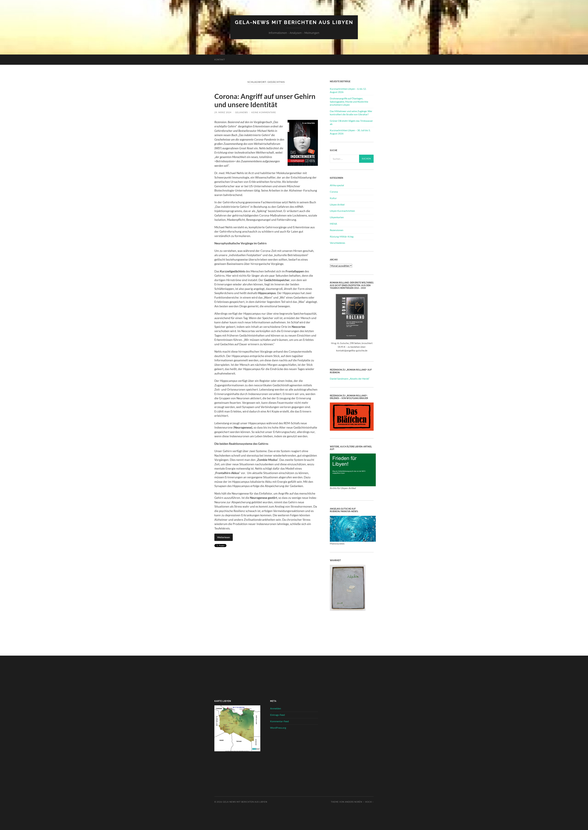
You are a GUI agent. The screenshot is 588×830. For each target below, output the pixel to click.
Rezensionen (336, 230)
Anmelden (275, 708)
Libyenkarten (337, 217)
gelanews (241, 112)
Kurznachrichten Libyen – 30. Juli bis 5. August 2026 (350, 132)
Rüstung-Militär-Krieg (341, 236)
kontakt (219, 59)
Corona (334, 191)
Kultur (333, 198)
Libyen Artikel (337, 204)
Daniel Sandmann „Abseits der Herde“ (349, 378)
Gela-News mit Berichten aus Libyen (294, 22)
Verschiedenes (337, 242)
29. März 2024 (222, 112)
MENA (333, 223)
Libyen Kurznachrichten (342, 210)
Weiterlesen (223, 537)
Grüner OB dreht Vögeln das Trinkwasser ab (351, 122)
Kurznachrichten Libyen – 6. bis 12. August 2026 (348, 90)
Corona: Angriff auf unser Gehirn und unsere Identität (264, 100)
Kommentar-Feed (279, 721)
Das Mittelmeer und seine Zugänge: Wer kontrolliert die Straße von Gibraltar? (351, 113)
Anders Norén (353, 802)
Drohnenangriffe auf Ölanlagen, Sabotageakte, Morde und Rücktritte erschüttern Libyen (349, 101)
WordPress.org (278, 727)
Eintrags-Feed (277, 714)
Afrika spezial (337, 185)
